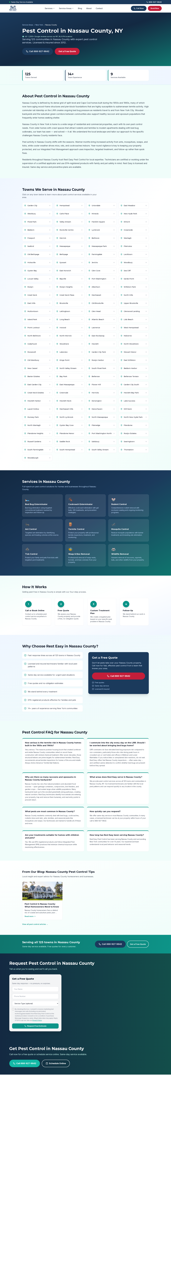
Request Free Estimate (36, 1026)
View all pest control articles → (35, 924)
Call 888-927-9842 (39, 51)
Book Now (155, 8)
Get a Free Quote (67, 51)
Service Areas (65, 8)
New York (39, 25)
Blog (80, 8)
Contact (99, 8)
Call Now (140, 8)
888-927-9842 (155, 2)
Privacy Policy (37, 1020)
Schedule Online (57, 1063)
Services (48, 8)
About (89, 8)
